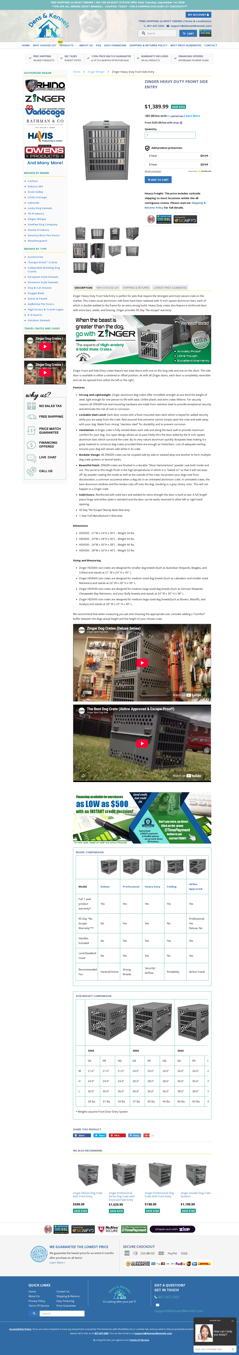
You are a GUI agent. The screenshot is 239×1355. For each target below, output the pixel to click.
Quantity (151, 129)
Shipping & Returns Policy (148, 45)
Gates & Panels (37, 298)
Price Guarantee (66, 1305)
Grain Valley (35, 191)
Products (66, 45)
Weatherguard (37, 240)
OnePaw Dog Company (43, 224)
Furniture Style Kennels (43, 282)
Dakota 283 (35, 186)
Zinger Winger (37, 219)
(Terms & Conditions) (197, 21)
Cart (190, 33)
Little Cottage (37, 197)
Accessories (35, 257)
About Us (86, 45)
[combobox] (160, 33)
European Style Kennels (43, 277)
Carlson (33, 181)
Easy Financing (115, 45)
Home (26, 45)
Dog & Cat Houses (40, 287)
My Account (197, 14)
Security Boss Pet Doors (44, 235)
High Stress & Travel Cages (46, 309)
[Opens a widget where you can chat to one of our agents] (215, 1335)
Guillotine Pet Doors (41, 304)
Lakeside (33, 202)
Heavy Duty (152, 886)
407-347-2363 (155, 26)
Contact (210, 45)
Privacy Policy (37, 1301)
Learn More (57, 1262)
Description (83, 287)
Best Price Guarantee (186, 45)
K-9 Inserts (35, 315)
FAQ (98, 45)
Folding (172, 886)
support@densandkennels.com (191, 26)
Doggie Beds (36, 293)
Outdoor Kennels (39, 320)
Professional (131, 886)
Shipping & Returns (136, 287)
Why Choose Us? (44, 45)
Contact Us (63, 1291)
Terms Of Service (39, 1305)
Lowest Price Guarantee (170, 287)
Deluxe (105, 886)
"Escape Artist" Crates (42, 262)
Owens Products (38, 230)
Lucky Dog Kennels (40, 208)
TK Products (36, 213)
